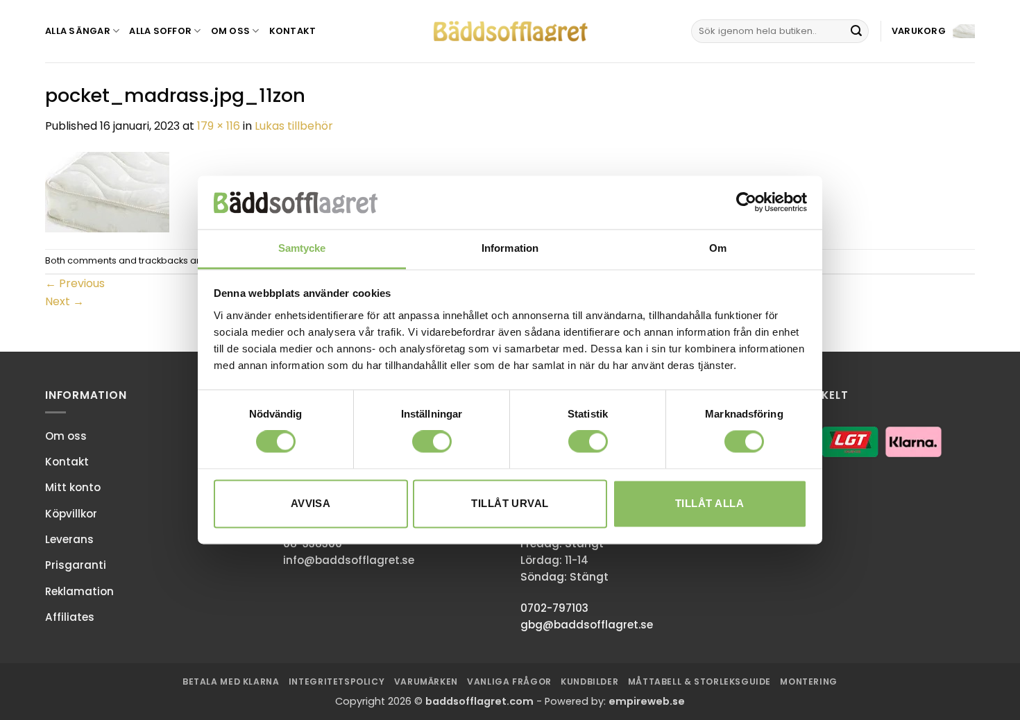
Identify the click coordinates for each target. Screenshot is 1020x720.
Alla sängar (77, 31)
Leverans (69, 539)
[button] (933, 31)
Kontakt (292, 31)
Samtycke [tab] (302, 248)
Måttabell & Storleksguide (699, 681)
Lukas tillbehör (294, 126)
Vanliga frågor (509, 681)
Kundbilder (589, 681)
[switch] (432, 442)
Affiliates (69, 617)
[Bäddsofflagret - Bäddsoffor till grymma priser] (510, 31)
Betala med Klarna (230, 681)
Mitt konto (73, 487)
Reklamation (79, 591)
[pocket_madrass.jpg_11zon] (107, 191)
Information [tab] (510, 248)
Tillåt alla (709, 503)
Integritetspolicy (336, 681)
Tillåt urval (509, 503)
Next (64, 301)
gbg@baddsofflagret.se (586, 624)
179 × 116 (218, 126)
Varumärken (426, 681)
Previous (75, 283)
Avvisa (311, 503)
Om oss (230, 31)
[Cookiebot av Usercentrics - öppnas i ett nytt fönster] (746, 202)
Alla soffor (160, 31)
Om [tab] (717, 248)
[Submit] (856, 31)
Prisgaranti (75, 565)
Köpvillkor (71, 513)
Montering (809, 681)
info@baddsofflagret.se (348, 560)
